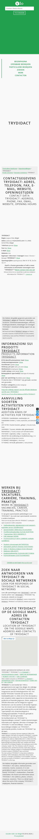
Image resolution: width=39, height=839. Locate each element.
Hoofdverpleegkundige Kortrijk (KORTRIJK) (19, 532)
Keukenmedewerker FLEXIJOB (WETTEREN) (19, 553)
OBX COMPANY (21, 676)
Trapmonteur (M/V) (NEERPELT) (15, 534)
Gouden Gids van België (14, 834)
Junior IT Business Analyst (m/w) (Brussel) (18, 549)
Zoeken (20, 70)
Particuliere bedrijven (20, 67)
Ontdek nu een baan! (19, 563)
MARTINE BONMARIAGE (28, 674)
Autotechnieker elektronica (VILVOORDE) (18, 530)
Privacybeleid (18, 836)
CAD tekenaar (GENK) (11, 536)
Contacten (20, 75)
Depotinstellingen (24, 168)
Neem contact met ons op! (25, 270)
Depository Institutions (20, 173)
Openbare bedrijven (20, 64)
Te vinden (19, 13)
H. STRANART (24, 672)
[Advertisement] (19, 34)
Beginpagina (20, 61)
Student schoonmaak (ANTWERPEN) (16, 544)
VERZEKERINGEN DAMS (10, 674)
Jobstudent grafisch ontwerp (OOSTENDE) (18, 547)
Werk (20, 72)
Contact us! (29, 274)
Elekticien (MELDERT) (11, 551)
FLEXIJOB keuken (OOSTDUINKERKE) (17, 555)
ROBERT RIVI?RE (9, 676)
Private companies (7, 173)
